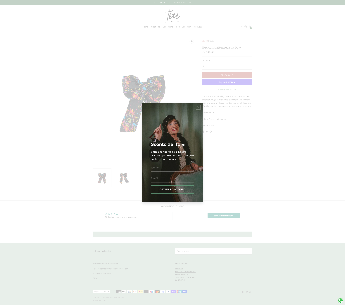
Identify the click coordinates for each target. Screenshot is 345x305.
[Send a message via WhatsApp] (340, 300)
